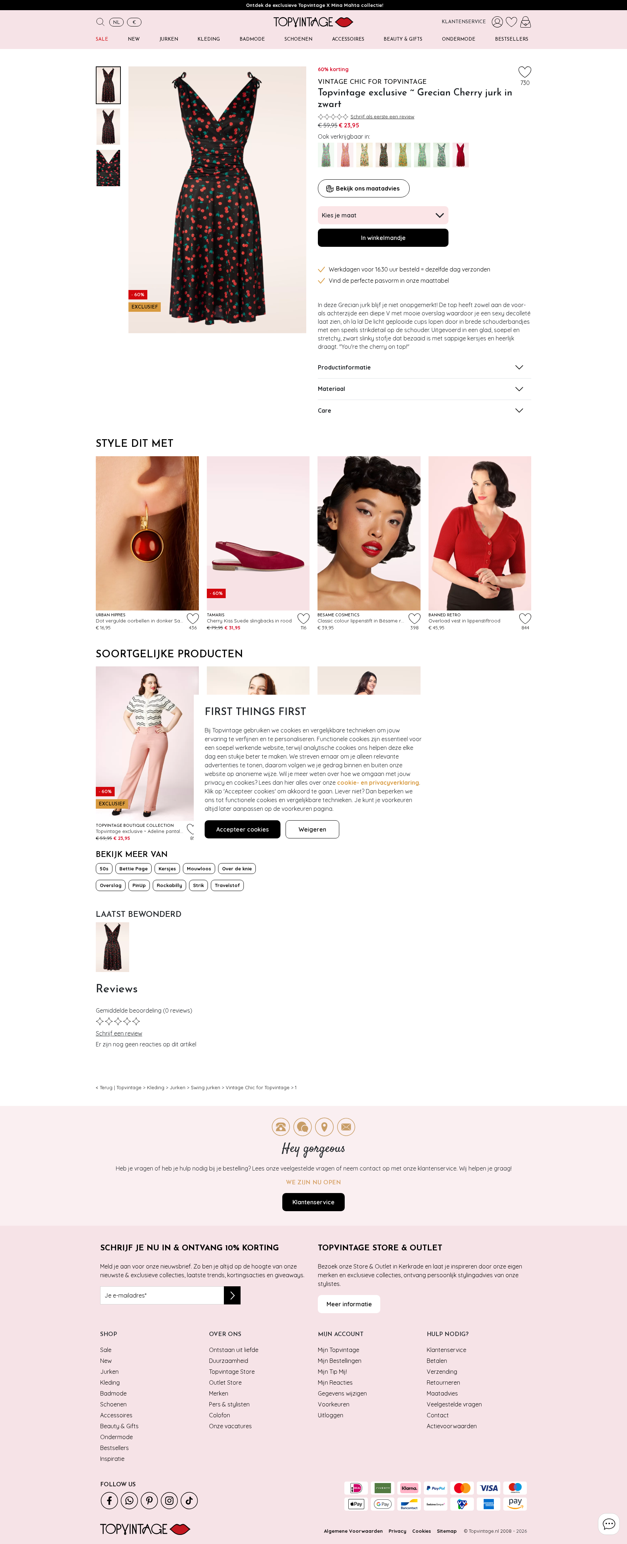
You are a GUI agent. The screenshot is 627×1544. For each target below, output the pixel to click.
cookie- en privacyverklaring (378, 782)
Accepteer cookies (242, 829)
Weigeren (312, 829)
